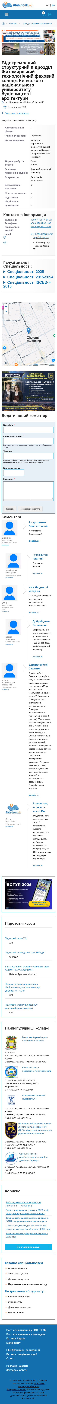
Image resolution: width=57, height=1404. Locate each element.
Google (51, 364)
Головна (4, 23)
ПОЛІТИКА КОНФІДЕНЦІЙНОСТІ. (31, 1385)
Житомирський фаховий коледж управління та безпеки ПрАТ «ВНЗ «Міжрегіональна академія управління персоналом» (35, 1128)
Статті (10, 1358)
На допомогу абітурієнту (24, 1291)
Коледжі (13, 23)
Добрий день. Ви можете (42, 623)
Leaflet (35, 364)
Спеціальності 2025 (25, 271)
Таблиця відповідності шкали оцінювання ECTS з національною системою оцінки (27, 1219)
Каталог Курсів (15, 1338)
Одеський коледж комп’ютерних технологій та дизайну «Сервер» (33, 1157)
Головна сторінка (12, 468)
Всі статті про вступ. (28, 1247)
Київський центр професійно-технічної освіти (36, 1069)
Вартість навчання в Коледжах (25, 1334)
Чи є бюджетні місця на (38, 589)
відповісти (33, 540)
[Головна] (20, 5)
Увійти (50, 14)
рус (53, 4)
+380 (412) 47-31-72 (41, 219)
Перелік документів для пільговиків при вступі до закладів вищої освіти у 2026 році (28, 1227)
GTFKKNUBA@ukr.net (42, 233)
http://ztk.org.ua (41, 237)
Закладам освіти (16, 1370)
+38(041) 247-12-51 (41, 226)
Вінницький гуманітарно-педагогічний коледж (35, 1039)
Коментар (9, 478)
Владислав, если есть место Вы (40, 807)
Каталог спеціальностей (24, 1262)
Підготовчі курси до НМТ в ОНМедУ (24, 952)
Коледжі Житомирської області (37, 23)
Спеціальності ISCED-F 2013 (27, 284)
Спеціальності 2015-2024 (30, 277)
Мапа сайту (13, 1342)
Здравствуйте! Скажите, (38, 666)
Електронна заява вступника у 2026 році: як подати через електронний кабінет (27, 1211)
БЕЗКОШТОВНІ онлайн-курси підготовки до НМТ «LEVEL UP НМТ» (27, 968)
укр (47, 4)
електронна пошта (13, 436)
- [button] (6, 311)
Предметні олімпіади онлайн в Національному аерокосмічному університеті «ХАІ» (22, 987)
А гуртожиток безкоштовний (38, 524)
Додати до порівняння (16, 113)
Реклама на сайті (17, 1366)
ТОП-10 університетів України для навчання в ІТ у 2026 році (23, 1204)
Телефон (8, 451)
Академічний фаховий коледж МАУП (33, 1097)
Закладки (45, 14)
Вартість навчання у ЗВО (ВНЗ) (26, 1330)
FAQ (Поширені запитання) (23, 1350)
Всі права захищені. (16, 1389)
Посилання (5, 545)
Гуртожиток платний (40, 556)
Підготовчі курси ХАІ (16, 938)
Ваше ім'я (9, 425)
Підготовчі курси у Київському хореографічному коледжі (21, 1006)
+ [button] (6, 307)
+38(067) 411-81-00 (41, 223)
